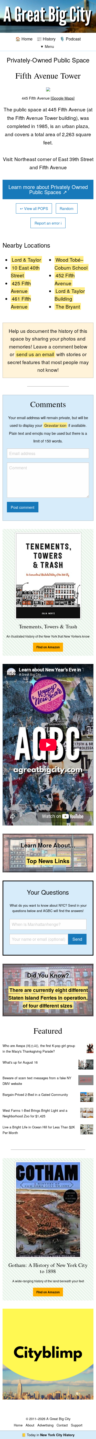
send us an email (35, 354)
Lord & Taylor (26, 259)
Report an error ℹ (48, 223)
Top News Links (48, 861)
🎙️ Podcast (70, 39)
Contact (62, 1425)
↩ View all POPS (34, 208)
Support (76, 1425)
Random (66, 208)
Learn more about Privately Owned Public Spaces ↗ (48, 189)
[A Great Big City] (48, 16)
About (30, 1425)
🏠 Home (24, 39)
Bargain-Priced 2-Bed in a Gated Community (35, 1094)
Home (18, 1425)
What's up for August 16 (20, 1062)
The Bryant (68, 306)
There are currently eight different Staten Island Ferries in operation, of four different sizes (48, 997)
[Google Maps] (62, 98)
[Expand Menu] (47, 46)
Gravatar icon (55, 425)
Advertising (45, 1425)
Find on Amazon (48, 647)
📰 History (46, 39)
